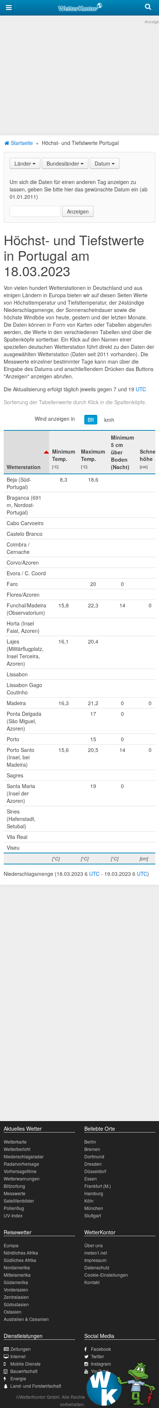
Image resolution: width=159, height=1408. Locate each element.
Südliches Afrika (20, 1260)
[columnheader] (26, 452)
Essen (90, 1178)
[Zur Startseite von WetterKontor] (80, 6)
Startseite (21, 142)
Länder (23, 163)
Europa (11, 1245)
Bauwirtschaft (23, 1371)
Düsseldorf (95, 1171)
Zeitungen (20, 1349)
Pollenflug (14, 1208)
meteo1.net (95, 1252)
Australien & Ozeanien (26, 1319)
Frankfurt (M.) (97, 1186)
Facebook (101, 1349)
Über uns (93, 1245)
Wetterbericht (17, 1149)
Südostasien (16, 1304)
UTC (141, 389)
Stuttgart (92, 1215)
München (93, 1208)
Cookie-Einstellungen (106, 1275)
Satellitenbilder (19, 1200)
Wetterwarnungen (22, 1178)
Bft (91, 419)
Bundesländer (64, 163)
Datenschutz (96, 1267)
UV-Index (13, 1215)
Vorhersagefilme (20, 1171)
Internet (18, 1356)
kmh (109, 419)
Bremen (92, 1149)
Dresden (93, 1164)
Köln (89, 1200)
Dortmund (94, 1156)
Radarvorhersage (21, 1164)
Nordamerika (17, 1267)
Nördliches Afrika (21, 1252)
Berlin (90, 1141)
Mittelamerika (17, 1275)
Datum (103, 163)
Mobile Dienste (25, 1363)
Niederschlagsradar (24, 1156)
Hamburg (93, 1193)
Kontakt (91, 1282)
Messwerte (15, 1193)
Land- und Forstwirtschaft (35, 1386)
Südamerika (16, 1282)
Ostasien (12, 1311)
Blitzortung (14, 1186)
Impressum (95, 1260)
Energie (18, 1378)
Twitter (97, 1356)
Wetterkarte (15, 1141)
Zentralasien (16, 1297)
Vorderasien (16, 1289)
